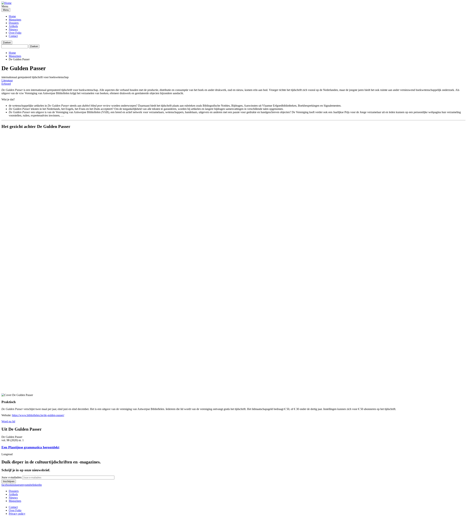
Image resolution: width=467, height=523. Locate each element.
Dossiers (14, 22)
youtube (27, 484)
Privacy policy (17, 513)
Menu (6, 10)
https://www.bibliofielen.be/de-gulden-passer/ (38, 415)
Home (12, 16)
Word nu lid (8, 421)
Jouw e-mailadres (11, 477)
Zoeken (7, 42)
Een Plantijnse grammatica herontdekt (30, 447)
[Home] (6, 3)
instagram (17, 484)
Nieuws (13, 29)
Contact (13, 36)
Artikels (13, 26)
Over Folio (15, 32)
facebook (6, 484)
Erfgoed (6, 83)
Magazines (15, 19)
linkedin (37, 484)
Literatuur (7, 80)
